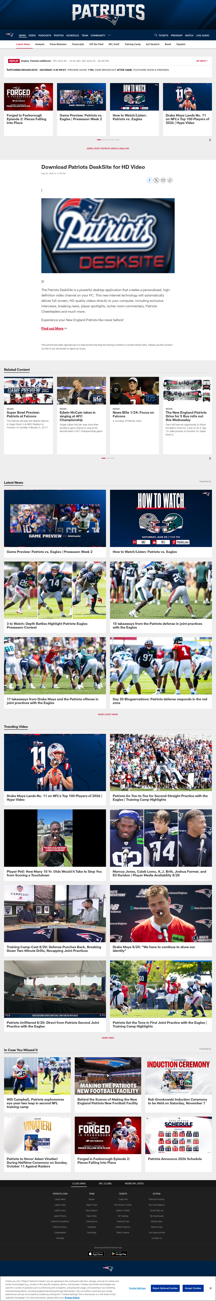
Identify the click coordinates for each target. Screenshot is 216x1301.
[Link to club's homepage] (9, 35)
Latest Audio (60, 1210)
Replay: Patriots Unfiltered (35, 60)
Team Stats (92, 1216)
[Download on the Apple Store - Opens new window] (96, 1254)
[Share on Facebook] (149, 182)
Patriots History (60, 1227)
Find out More (52, 328)
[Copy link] (170, 180)
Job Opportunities (156, 1232)
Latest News (60, 1199)
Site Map (60, 1238)
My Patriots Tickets (123, 1205)
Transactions (91, 1221)
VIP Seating (123, 1216)
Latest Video (60, 1205)
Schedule (91, 1227)
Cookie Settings (137, 1288)
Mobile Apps (156, 1221)
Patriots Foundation (60, 1221)
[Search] (156, 35)
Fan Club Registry (157, 1205)
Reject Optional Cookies (165, 1288)
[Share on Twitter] (156, 182)
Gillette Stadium (123, 1227)
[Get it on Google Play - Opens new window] (119, 1255)
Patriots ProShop (157, 1199)
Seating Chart (123, 1221)
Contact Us (157, 1238)
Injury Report (92, 1210)
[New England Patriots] (108, 1269)
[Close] (210, 1288)
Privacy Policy (72, 1297)
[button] (99, 140)
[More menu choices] (109, 35)
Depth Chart (91, 1205)
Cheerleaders (60, 1232)
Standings (91, 1232)
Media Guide (156, 1227)
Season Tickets (123, 1210)
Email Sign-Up (156, 1210)
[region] (108, 1288)
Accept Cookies (193, 1288)
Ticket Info (123, 1199)
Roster (92, 1199)
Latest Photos (60, 1216)
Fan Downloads (157, 1216)
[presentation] (210, 140)
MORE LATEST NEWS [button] (108, 714)
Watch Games (123, 1232)
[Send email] (163, 182)
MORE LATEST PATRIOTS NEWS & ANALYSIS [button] (108, 148)
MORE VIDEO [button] (108, 1038)
